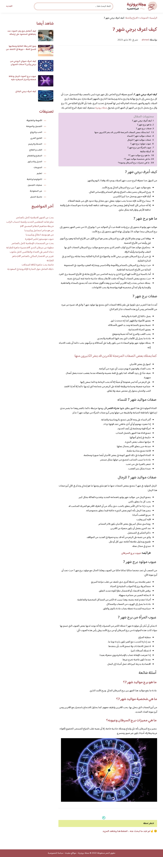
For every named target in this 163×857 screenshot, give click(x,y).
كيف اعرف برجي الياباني (25, 91)
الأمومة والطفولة (34, 120)
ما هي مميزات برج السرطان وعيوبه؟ (134, 163)
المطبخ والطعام (34, 156)
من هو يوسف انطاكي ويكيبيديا (40, 235)
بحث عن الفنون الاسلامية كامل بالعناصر (35, 218)
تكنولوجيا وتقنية (34, 179)
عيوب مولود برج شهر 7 (140, 144)
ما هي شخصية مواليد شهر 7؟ (137, 159)
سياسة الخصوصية (55, 853)
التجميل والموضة (34, 126)
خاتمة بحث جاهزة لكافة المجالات (38, 265)
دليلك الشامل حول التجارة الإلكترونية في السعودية (30, 269)
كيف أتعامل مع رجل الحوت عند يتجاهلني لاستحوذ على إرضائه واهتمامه (21, 34)
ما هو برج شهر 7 (144, 125)
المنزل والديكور (35, 162)
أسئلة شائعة (145, 152)
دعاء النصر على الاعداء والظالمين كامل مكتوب (32, 252)
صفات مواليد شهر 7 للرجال (139, 140)
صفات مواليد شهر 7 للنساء (139, 136)
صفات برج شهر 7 (144, 129)
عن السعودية (36, 191)
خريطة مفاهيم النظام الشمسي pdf (37, 226)
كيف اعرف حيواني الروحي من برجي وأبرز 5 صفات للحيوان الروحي (23, 64)
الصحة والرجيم (35, 144)
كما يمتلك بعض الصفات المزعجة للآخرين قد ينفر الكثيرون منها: (122, 132)
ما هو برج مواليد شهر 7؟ (139, 155)
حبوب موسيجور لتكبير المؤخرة (39, 239)
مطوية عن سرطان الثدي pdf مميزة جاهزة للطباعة (30, 248)
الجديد (9, 6)
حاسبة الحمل (36, 197)
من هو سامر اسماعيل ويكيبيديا (39, 230)
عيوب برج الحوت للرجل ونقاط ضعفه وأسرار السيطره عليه (22, 78)
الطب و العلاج (35, 150)
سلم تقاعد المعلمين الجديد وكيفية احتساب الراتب (30, 222)
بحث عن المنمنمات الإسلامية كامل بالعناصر (33, 243)
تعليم (39, 173)
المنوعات (38, 168)
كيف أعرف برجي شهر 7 (142, 121)
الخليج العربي (36, 138)
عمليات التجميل (35, 185)
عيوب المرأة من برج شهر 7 (139, 148)
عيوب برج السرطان (131, 553)
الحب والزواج (36, 132)
